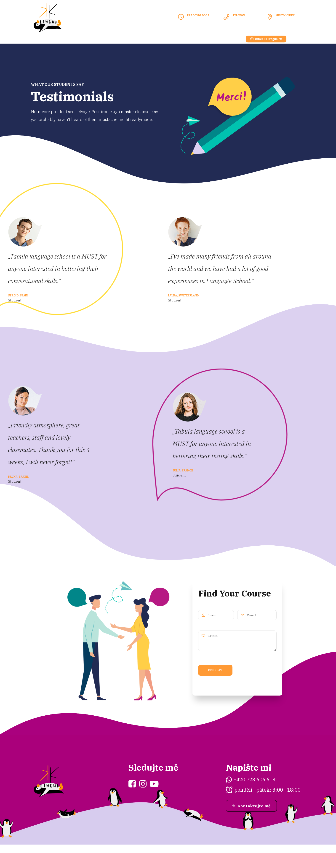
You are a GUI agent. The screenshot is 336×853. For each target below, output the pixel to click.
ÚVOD (35, 39)
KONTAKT (133, 39)
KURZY (56, 39)
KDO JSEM (81, 39)
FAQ (155, 39)
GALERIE (107, 39)
